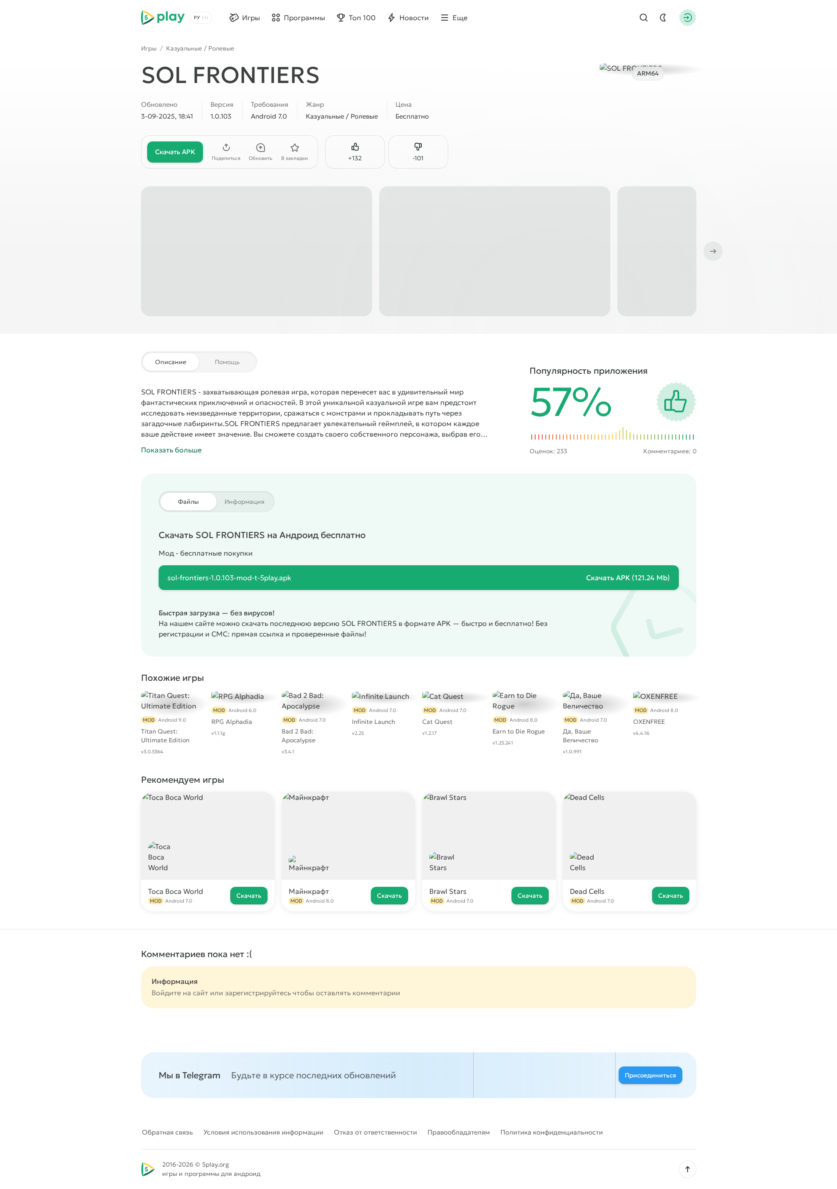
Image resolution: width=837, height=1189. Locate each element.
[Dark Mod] (663, 17)
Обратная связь (167, 1132)
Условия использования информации (263, 1132)
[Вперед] (712, 251)
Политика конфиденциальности (551, 1132)
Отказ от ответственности (375, 1132)
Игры (148, 48)
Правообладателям (459, 1132)
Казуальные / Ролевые (200, 48)
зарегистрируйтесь (258, 992)
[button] (687, 1169)
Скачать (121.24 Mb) (628, 577)
